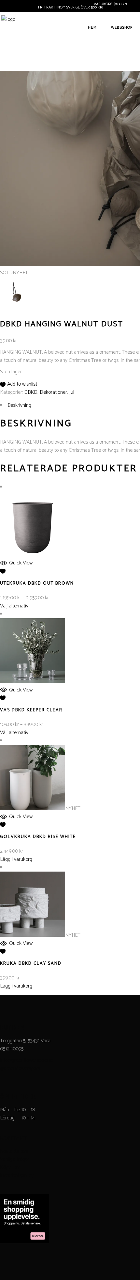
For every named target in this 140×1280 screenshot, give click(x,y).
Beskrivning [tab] (19, 405)
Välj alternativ (14, 606)
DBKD (30, 392)
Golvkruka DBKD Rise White (38, 837)
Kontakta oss (14, 1151)
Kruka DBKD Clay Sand (31, 963)
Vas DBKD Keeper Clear (31, 710)
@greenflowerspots (20, 1068)
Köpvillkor (10, 1167)
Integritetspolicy (17, 1175)
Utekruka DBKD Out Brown (37, 583)
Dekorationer (53, 392)
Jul (71, 392)
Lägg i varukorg (16, 859)
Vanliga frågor (14, 1159)
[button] (18, 384)
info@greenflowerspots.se (26, 1060)
